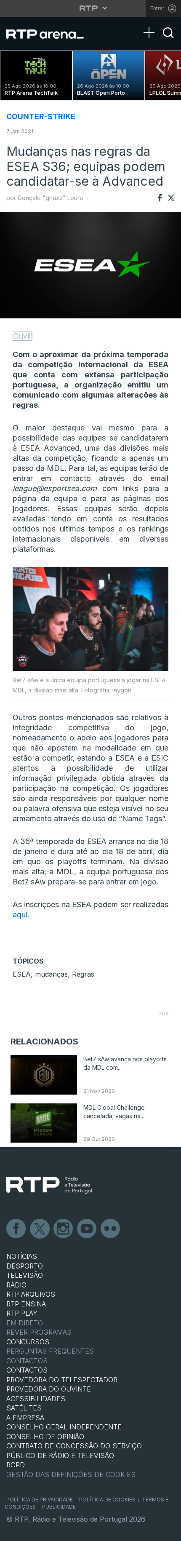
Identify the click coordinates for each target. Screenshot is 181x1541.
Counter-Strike (40, 116)
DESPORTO (24, 1266)
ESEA (22, 974)
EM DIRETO (24, 1323)
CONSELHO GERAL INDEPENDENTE (64, 1427)
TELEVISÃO (24, 1275)
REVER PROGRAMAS (39, 1332)
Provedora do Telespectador (61, 1379)
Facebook (16, 1229)
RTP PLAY (21, 1313)
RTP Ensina (26, 1304)
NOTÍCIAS (21, 1256)
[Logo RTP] (49, 1185)
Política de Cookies (107, 1499)
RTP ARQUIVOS (30, 1294)
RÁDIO (16, 1285)
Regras (83, 974)
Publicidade (59, 1507)
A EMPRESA (25, 1417)
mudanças (51, 974)
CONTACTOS (27, 1370)
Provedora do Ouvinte (48, 1389)
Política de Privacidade (39, 1499)
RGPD (15, 1465)
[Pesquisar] (168, 40)
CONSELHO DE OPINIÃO (45, 1436)
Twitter (40, 1229)
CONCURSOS (27, 1342)
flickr (111, 1229)
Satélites (24, 1408)
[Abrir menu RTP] (91, 8)
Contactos (27, 1361)
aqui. (21, 914)
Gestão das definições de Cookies (71, 1474)
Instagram (63, 1229)
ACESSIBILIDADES (35, 1398)
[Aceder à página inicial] (50, 34)
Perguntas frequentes (50, 1351)
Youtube (87, 1229)
